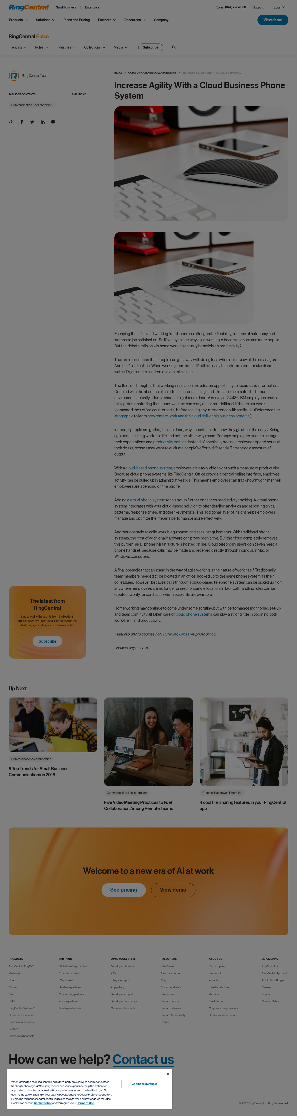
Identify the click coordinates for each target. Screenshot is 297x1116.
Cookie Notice (43, 1103)
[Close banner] (168, 1074)
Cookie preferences (144, 1084)
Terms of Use (85, 1103)
